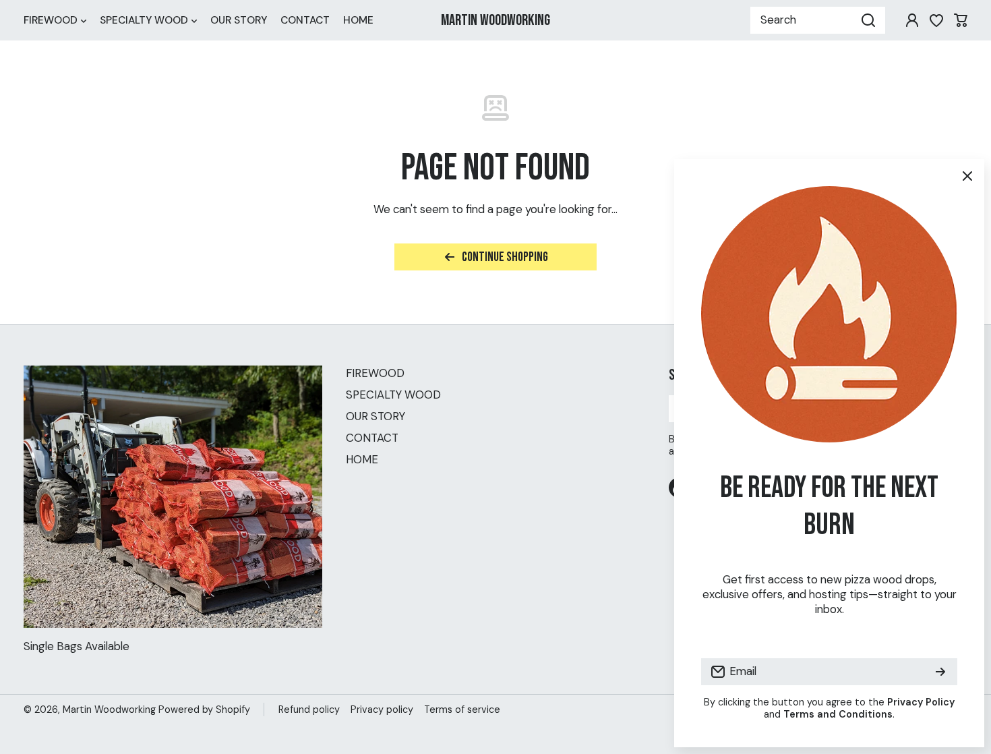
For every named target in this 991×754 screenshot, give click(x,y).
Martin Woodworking (109, 709)
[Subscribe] (940, 671)
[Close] (967, 176)
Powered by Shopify (204, 709)
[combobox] (817, 20)
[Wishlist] (936, 20)
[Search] (868, 20)
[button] (960, 20)
